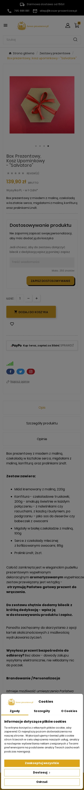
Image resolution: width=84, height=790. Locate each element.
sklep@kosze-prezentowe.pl (58, 10)
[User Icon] (67, 25)
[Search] (75, 39)
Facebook (10, 371)
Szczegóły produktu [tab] (42, 423)
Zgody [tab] (15, 711)
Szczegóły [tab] (42, 711)
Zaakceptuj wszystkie (42, 763)
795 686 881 (22, 10)
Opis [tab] (42, 407)
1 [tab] (36, 146)
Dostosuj (40, 772)
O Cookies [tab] (69, 711)
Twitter (21, 371)
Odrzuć (42, 782)
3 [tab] (44, 146)
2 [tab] (40, 146)
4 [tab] (48, 146)
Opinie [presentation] (42, 439)
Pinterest (31, 371)
